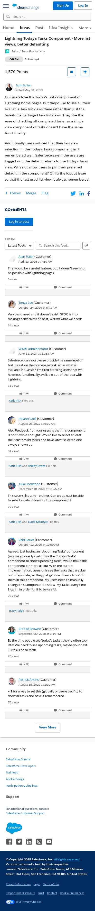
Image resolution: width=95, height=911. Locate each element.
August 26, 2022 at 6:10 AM (37, 424)
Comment (65, 287)
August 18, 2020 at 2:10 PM (37, 684)
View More (47, 727)
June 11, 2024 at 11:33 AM (36, 353)
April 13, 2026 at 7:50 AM (35, 261)
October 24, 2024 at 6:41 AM (38, 307)
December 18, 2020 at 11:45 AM (40, 489)
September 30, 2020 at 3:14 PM (40, 634)
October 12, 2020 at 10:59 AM (39, 545)
